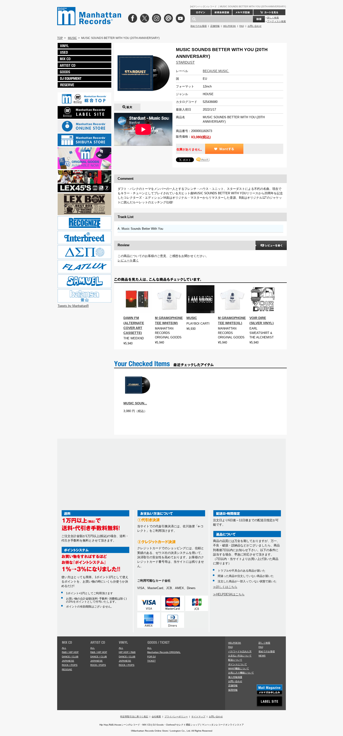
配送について (235, 660)
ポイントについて (237, 664)
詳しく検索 (273, 17)
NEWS (262, 655)
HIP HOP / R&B (127, 652)
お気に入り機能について (241, 672)
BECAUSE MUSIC (216, 71)
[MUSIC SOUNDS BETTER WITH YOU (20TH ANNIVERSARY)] (127, 106)
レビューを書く (128, 260)
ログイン (200, 12)
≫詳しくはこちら (225, 587)
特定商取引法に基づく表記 (134, 716)
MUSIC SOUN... (135, 403)
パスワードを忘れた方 (240, 651)
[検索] (259, 19)
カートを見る (269, 12)
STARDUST (185, 62)
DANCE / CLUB (70, 656)
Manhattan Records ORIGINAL (164, 652)
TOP (60, 38)
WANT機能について (238, 668)
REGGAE (67, 669)
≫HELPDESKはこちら (229, 594)
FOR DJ (151, 656)
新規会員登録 (221, 12)
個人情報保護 (235, 677)
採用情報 (233, 690)
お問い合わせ (255, 26)
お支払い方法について (240, 655)
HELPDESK (229, 26)
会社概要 (156, 716)
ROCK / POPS (69, 665)
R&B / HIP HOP (70, 652)
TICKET (151, 661)
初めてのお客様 (198, 26)
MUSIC (72, 38)
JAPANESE (68, 661)
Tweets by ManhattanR (73, 306)
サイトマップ (198, 716)
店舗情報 (215, 26)
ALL (64, 648)
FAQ (241, 26)
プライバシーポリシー (176, 716)
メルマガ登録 (242, 12)
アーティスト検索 (276, 21)
